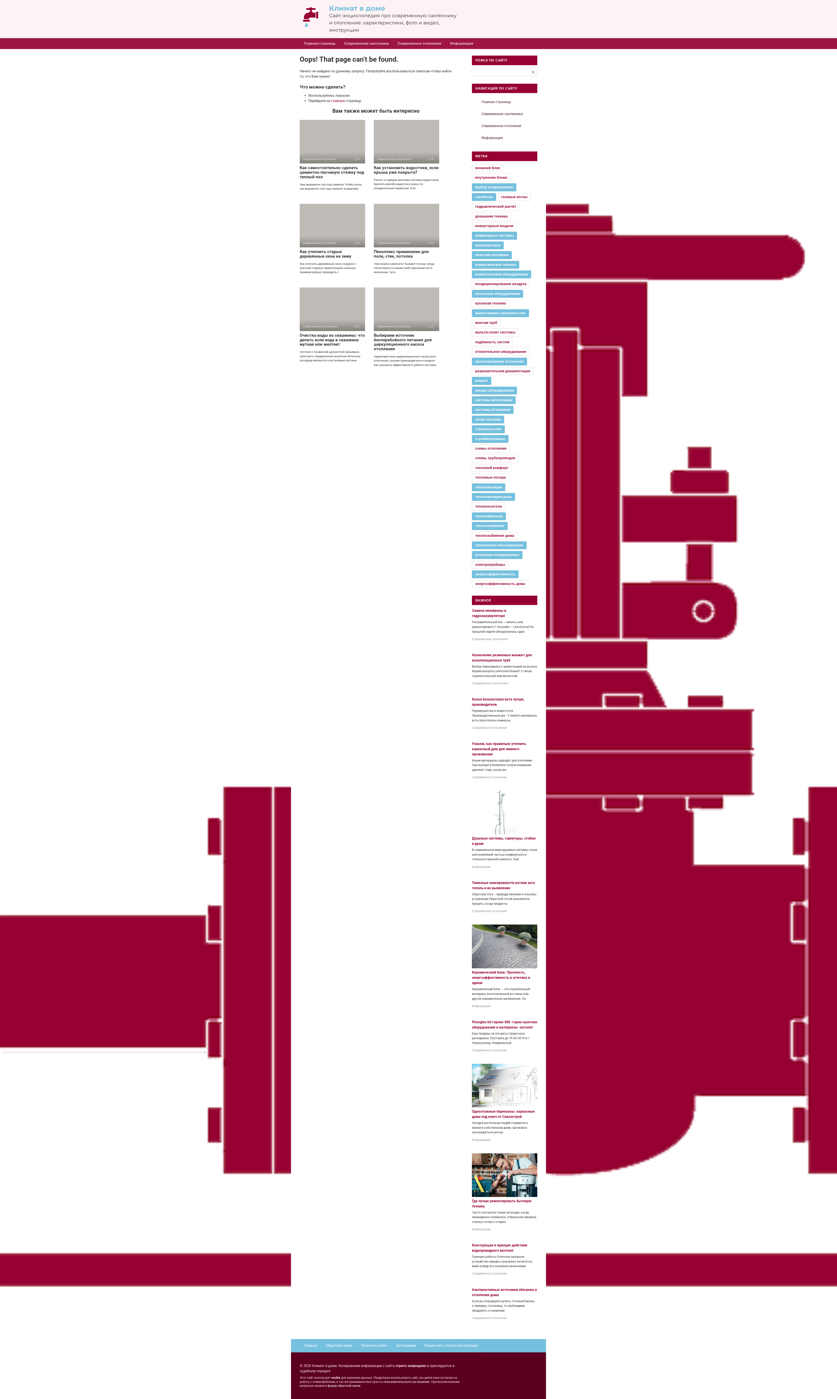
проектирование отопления (499, 361)
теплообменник (489, 516)
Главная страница (319, 43)
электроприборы (490, 564)
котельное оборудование (497, 294)
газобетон (484, 197)
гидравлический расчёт (495, 206)
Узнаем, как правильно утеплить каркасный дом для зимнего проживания (499, 749)
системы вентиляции (493, 400)
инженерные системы (494, 235)
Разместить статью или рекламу (451, 1345)
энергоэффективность (495, 574)
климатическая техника (495, 265)
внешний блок (487, 168)
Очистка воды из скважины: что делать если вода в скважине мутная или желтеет (332, 340)
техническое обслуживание (499, 545)
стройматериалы (490, 439)
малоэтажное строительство (500, 313)
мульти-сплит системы (495, 332)
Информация (461, 43)
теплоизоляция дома (493, 497)
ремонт (481, 380)
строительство (488, 429)
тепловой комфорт (492, 468)
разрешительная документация (502, 371)
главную (338, 101)
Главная (310, 1345)
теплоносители (488, 506)
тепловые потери (490, 477)
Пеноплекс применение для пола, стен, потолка (401, 254)
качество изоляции (492, 255)
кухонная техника (490, 303)
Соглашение (406, 1345)
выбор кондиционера (494, 187)
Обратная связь (339, 1345)
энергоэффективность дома (500, 584)
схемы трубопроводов (495, 458)
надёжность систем (492, 342)
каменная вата (487, 245)
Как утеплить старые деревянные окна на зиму (325, 254)
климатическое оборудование (501, 274)
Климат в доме (357, 8)
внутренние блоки (491, 177)
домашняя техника (491, 216)
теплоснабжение (489, 526)
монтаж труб (486, 323)
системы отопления (492, 409)
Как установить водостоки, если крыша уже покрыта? (406, 170)
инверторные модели (494, 226)
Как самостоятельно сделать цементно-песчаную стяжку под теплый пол (332, 172)
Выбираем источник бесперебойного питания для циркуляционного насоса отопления (403, 342)
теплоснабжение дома (494, 535)
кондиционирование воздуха (500, 284)
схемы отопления (490, 448)
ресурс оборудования (494, 390)
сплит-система (488, 419)
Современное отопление (419, 43)
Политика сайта (374, 1345)
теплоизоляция (488, 487)
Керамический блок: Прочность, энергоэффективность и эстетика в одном (501, 977)
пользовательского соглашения (406, 1382)
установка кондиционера (497, 555)
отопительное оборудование (500, 352)
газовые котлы (514, 197)
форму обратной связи (344, 1386)
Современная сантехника (366, 43)
